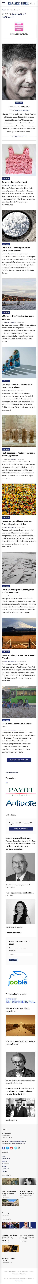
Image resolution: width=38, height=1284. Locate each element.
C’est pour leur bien (19, 106)
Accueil (4, 10)
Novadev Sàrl (19, 1280)
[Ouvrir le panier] (34, 3)
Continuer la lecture (19, 136)
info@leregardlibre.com (19, 1143)
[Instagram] (19, 1148)
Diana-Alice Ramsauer (22, 110)
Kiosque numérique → (12, 772)
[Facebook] (3, 1148)
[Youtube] (11, 1148)
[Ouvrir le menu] (3, 3)
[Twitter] (7, 1148)
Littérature (19, 102)
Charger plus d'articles (19, 760)
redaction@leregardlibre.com (17, 1141)
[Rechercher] (31, 3)
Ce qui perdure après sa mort (14, 182)
